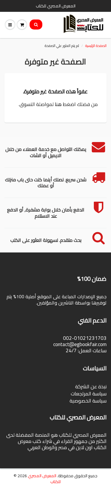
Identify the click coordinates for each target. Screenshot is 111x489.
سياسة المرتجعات (89, 393)
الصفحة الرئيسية (96, 45)
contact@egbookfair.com (80, 344)
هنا (58, 104)
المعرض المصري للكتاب (44, 478)
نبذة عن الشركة (91, 386)
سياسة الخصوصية (88, 400)
